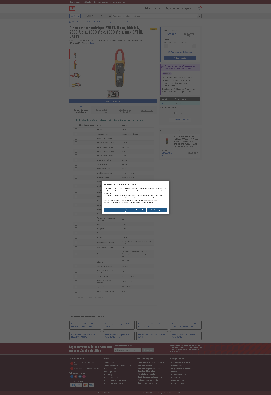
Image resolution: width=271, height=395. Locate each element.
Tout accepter (157, 210)
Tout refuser (114, 210)
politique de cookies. (147, 202)
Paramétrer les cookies (136, 210)
